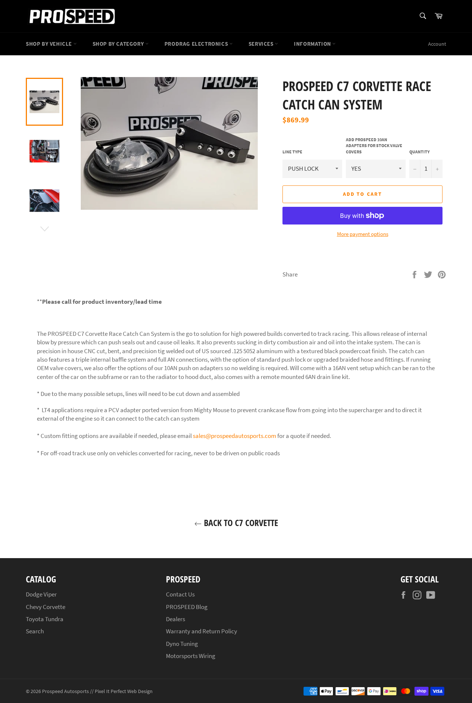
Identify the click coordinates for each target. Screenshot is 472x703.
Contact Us (180, 594)
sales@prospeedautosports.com (234, 436)
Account (437, 44)
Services (262, 43)
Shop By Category (119, 43)
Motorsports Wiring (190, 656)
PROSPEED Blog (187, 607)
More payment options (362, 233)
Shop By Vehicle (49, 43)
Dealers (175, 619)
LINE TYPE (292, 151)
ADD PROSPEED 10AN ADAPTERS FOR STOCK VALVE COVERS (374, 145)
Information (313, 43)
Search (35, 631)
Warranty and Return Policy (201, 631)
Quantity (419, 151)
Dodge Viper (41, 594)
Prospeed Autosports (65, 691)
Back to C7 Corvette (240, 522)
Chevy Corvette (45, 607)
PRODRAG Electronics (196, 43)
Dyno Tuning (182, 644)
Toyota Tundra (44, 619)
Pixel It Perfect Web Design (124, 691)
